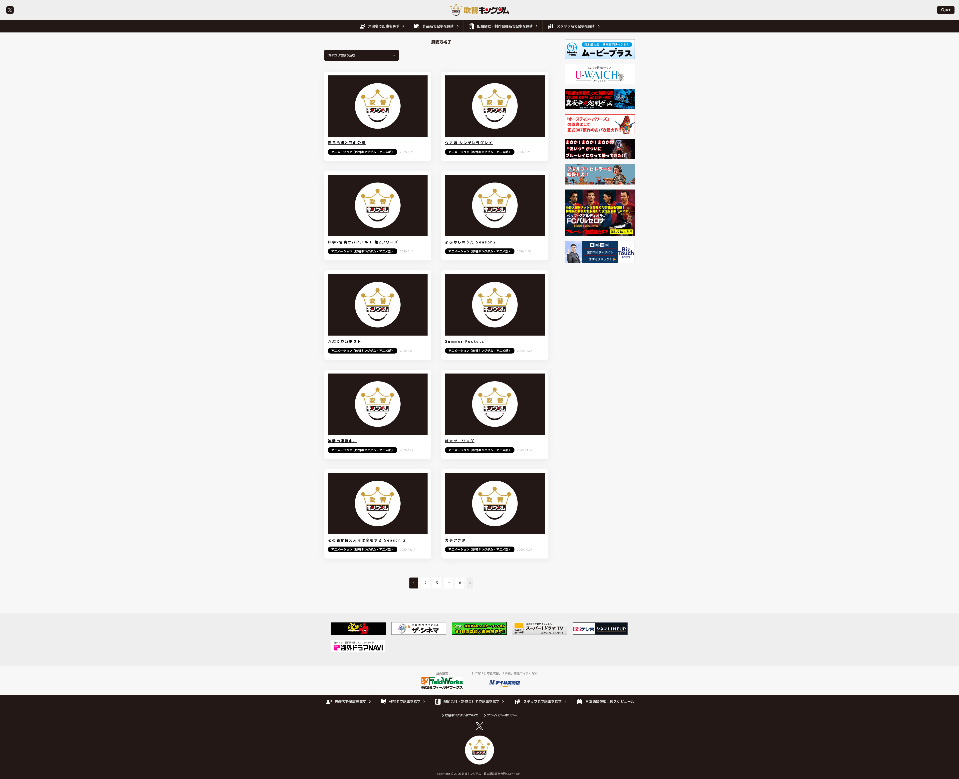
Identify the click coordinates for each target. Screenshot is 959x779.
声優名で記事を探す (384, 26)
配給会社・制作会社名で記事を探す (505, 26)
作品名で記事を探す (438, 26)
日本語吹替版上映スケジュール (609, 701)
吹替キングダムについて (461, 715)
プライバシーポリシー (502, 715)
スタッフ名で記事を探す (576, 26)
